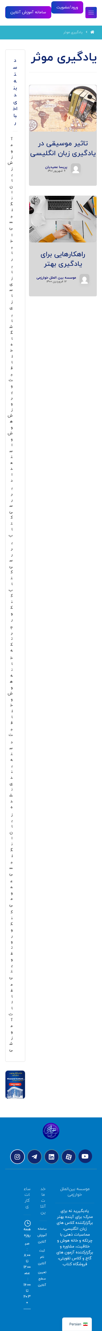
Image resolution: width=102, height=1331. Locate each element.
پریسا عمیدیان (56, 167)
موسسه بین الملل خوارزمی (56, 277)
